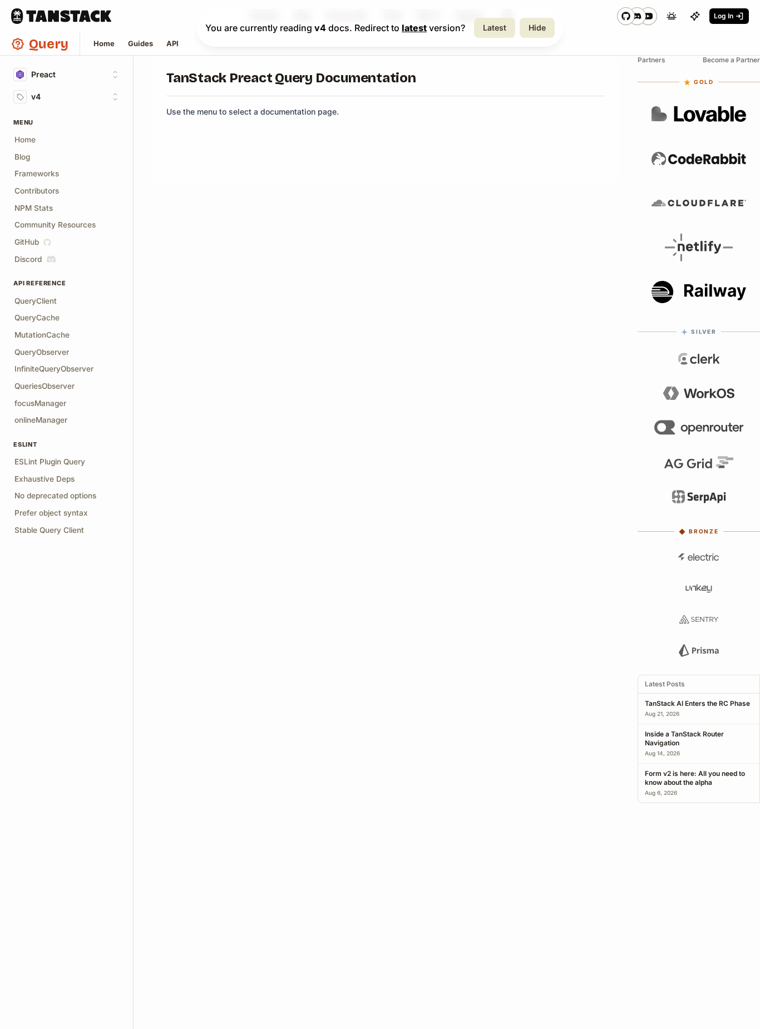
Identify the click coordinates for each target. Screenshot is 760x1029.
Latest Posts (665, 684)
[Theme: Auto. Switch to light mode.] (671, 16)
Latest (494, 27)
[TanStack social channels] (637, 16)
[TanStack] (61, 16)
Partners (651, 60)
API (172, 43)
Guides (140, 43)
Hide (537, 27)
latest (414, 27)
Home (104, 43)
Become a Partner (731, 60)
